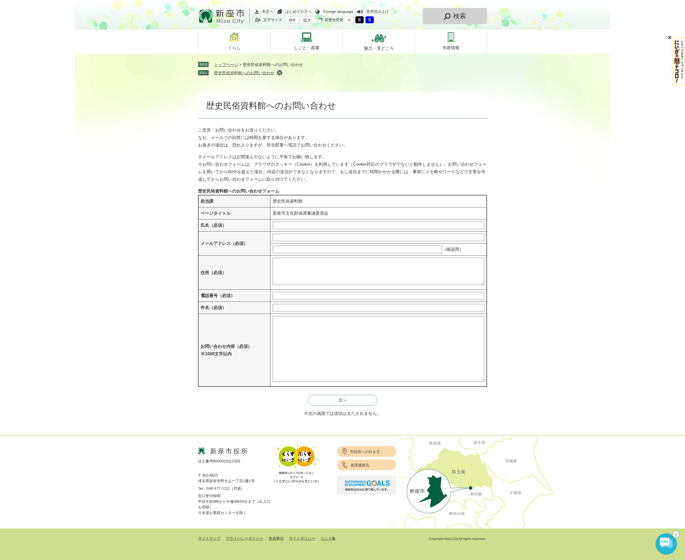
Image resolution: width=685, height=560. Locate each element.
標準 (292, 20)
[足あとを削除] (279, 72)
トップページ (226, 64)
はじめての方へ (298, 11)
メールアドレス (224, 243)
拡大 (307, 20)
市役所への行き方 (365, 452)
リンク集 (328, 538)
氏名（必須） (213, 225)
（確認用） (452, 249)
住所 (213, 272)
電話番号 (218, 295)
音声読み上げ (377, 11)
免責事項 (276, 538)
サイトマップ (209, 538)
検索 (459, 16)
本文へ (267, 11)
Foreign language (338, 11)
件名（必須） (213, 307)
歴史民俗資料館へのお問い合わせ (244, 73)
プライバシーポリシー (244, 538)
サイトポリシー (302, 538)
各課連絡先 (360, 465)
